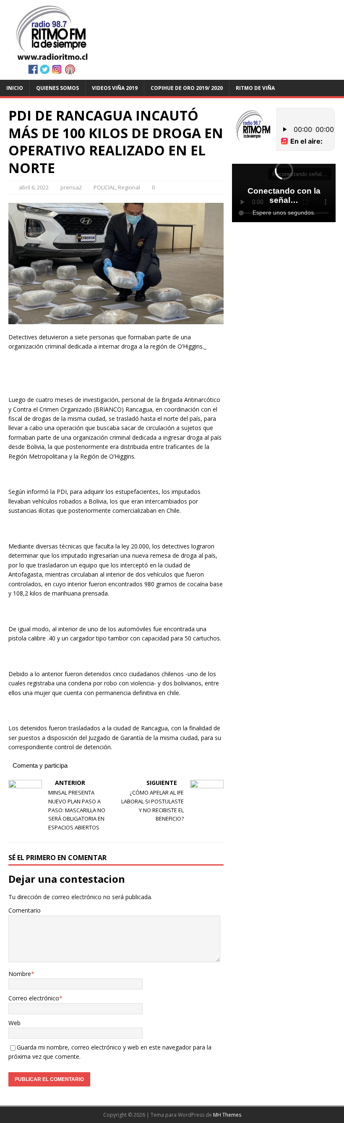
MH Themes (227, 1114)
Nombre (19, 974)
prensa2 (71, 187)
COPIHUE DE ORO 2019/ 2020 (187, 88)
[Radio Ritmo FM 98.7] (172, 75)
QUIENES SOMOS (57, 88)
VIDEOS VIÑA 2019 (115, 88)
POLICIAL (104, 187)
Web (14, 1023)
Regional (129, 187)
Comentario (24, 910)
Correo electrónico (33, 998)
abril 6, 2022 (34, 187)
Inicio (14, 88)
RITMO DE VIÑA (255, 88)
